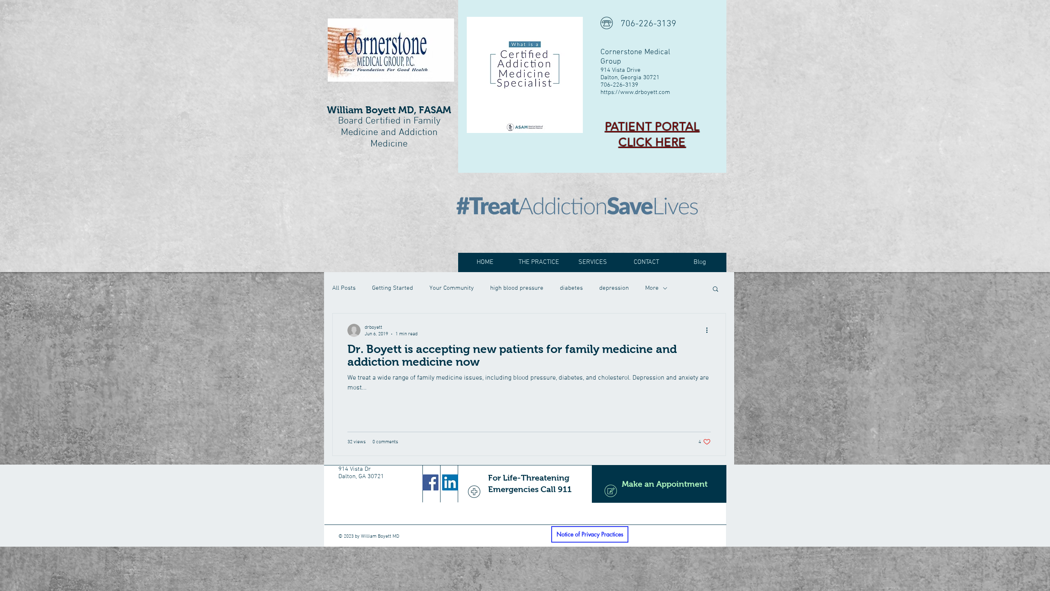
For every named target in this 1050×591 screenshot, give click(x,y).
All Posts (344, 288)
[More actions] (709, 330)
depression (614, 288)
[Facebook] (430, 482)
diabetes (571, 288)
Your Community (451, 288)
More (652, 288)
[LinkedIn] (450, 482)
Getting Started (392, 288)
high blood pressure (516, 288)
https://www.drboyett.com (635, 92)
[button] (715, 289)
